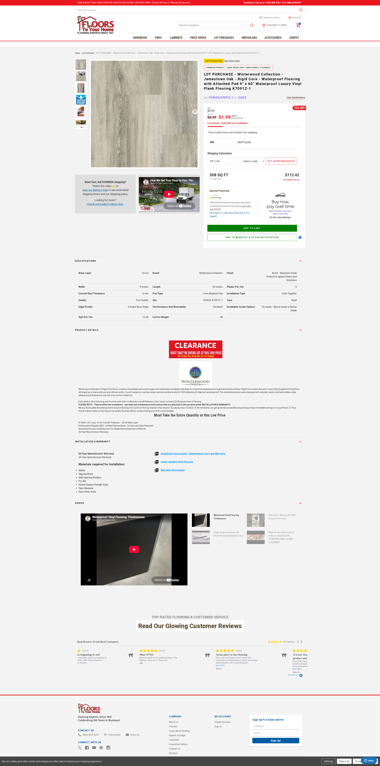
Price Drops (198, 37)
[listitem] (107, 657)
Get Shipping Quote (281, 161)
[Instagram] (108, 748)
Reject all (344, 761)
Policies (173, 726)
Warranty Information (173, 470)
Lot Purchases (224, 37)
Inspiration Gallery (178, 744)
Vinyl (158, 37)
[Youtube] (94, 748)
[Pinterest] (101, 748)
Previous (81, 61)
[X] (80, 748)
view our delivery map (95, 190)
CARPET (294, 37)
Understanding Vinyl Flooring (177, 461)
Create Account (222, 722)
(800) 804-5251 (90, 734)
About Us (173, 722)
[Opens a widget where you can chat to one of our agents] (369, 761)
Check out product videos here (105, 204)
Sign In (218, 726)
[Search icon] (301, 10)
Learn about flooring (179, 731)
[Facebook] (87, 748)
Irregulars (249, 37)
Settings (328, 761)
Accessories (273, 37)
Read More (173, 665)
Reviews (173, 753)
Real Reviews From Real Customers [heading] (98, 642)
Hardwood (140, 37)
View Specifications (296, 97)
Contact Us (174, 748)
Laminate (176, 37)
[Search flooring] (252, 25)
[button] (295, 18)
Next (81, 127)
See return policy (232, 61)
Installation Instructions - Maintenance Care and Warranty (193, 453)
